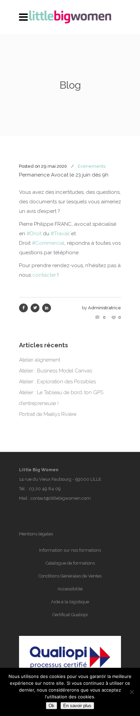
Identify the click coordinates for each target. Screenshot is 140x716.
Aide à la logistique (70, 601)
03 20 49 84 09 (45, 488)
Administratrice (104, 307)
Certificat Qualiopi (70, 614)
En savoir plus (77, 705)
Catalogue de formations (70, 563)
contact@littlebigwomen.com (61, 498)
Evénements (91, 166)
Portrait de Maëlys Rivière (47, 414)
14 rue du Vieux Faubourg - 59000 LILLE (60, 479)
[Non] (131, 692)
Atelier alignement (39, 360)
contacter (44, 275)
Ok (51, 705)
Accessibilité (70, 588)
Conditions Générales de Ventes (70, 576)
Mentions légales (36, 533)
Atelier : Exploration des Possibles (57, 382)
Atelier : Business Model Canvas (55, 371)
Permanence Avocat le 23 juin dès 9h (63, 175)
